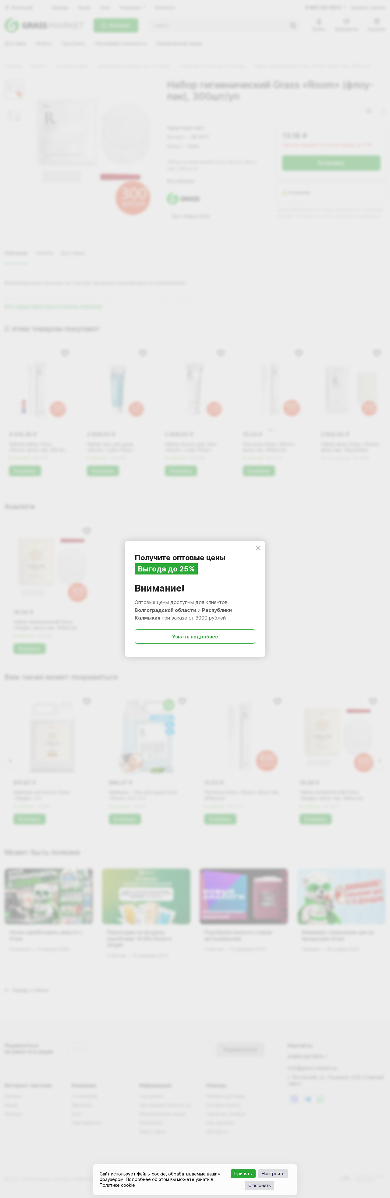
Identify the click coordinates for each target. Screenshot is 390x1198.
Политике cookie (117, 1185)
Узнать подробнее (195, 637)
